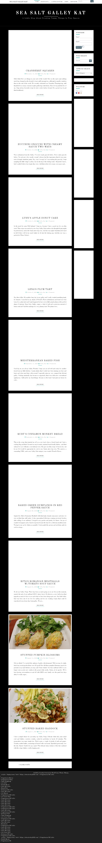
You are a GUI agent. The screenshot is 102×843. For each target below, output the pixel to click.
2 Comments (52, 363)
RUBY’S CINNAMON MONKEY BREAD (40, 434)
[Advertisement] (84, 123)
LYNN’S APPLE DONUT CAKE (40, 218)
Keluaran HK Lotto (7, 790)
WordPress (55, 773)
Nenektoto (4, 824)
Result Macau (5, 784)
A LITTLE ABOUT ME (56, 1)
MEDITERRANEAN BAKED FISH (40, 360)
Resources (73, 1)
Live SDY (4, 783)
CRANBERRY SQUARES (40, 71)
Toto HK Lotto (5, 822)
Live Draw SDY (6, 796)
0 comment (52, 73)
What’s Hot (44, 1)
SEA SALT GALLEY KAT (18, 2)
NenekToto (4, 788)
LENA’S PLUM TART (40, 289)
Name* (78, 37)
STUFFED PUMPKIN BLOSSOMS (40, 655)
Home (37, 1)
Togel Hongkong (6, 781)
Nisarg (66, 773)
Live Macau (4, 793)
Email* (78, 41)
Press (66, 1)
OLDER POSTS (24, 764)
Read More (40, 94)
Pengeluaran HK (6, 841)
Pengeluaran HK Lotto (8, 795)
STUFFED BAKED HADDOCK (40, 729)
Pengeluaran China (7, 779)
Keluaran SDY (5, 813)
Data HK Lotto (5, 786)
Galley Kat (43, 73)
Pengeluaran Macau (7, 778)
